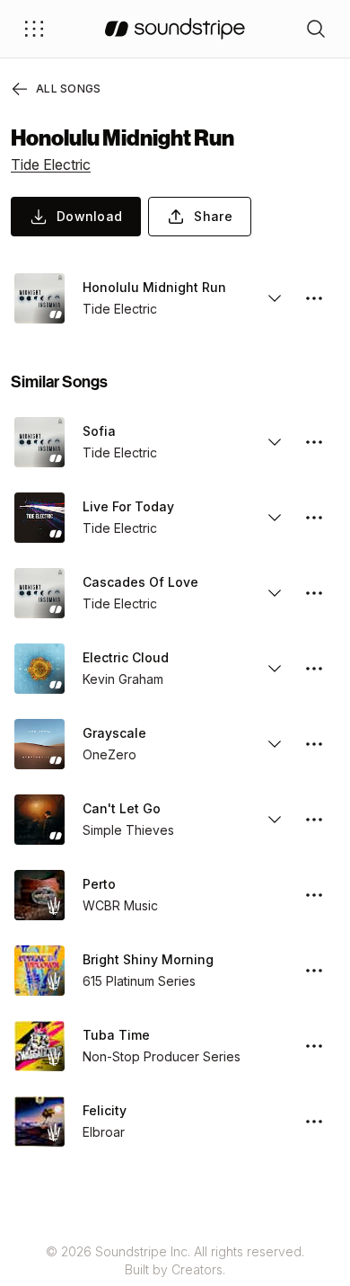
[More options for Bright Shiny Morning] (314, 971)
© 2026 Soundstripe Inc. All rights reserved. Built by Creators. (175, 1260)
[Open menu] (34, 29)
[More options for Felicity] (314, 1122)
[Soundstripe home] (175, 29)
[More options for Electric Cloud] (314, 669)
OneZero (109, 754)
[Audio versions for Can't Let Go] (275, 820)
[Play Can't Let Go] (39, 819)
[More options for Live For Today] (314, 518)
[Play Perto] (39, 895)
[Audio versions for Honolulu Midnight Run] (275, 298)
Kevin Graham (123, 679)
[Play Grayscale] (39, 744)
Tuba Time (116, 1034)
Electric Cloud (126, 657)
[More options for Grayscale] (314, 744)
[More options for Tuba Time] (314, 1046)
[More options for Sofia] (314, 442)
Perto (99, 883)
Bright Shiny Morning (148, 959)
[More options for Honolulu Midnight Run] (314, 298)
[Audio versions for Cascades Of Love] (275, 593)
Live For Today (128, 506)
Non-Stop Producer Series (162, 1056)
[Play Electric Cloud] (39, 668)
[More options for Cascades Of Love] (314, 593)
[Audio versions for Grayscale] (275, 744)
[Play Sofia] (39, 442)
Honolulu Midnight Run (154, 287)
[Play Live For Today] (39, 517)
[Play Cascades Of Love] (39, 593)
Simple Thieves (128, 830)
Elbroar (104, 1132)
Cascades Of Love (140, 582)
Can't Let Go (122, 808)
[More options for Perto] (314, 895)
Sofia (99, 431)
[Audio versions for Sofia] (275, 442)
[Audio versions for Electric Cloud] (275, 669)
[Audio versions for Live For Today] (275, 518)
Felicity (105, 1110)
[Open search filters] (316, 29)
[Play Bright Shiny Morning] (39, 970)
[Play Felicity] (39, 1121)
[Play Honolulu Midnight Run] (39, 298)
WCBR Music (120, 905)
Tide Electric (51, 164)
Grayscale (114, 733)
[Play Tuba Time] (39, 1046)
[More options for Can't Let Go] (314, 820)
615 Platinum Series (139, 981)
